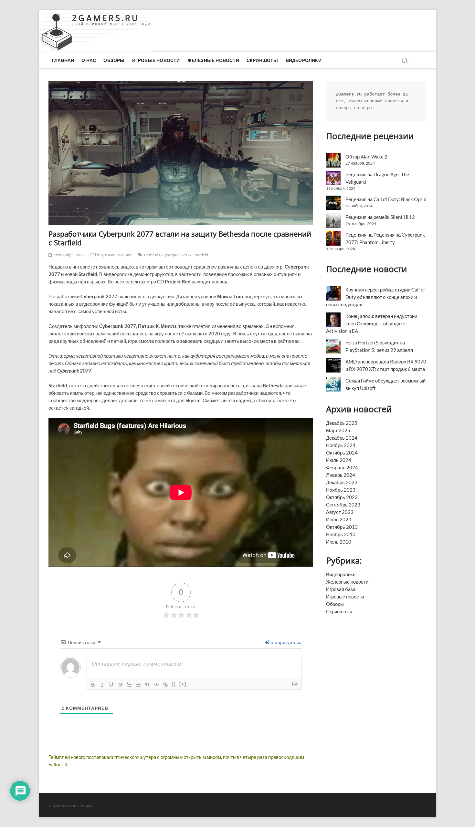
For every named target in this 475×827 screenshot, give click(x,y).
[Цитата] (147, 685)
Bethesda (152, 254)
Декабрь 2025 (341, 423)
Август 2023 (340, 512)
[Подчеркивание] (111, 685)
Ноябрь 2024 (340, 445)
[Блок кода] (156, 685)
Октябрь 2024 (342, 452)
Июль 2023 (338, 519)
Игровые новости (156, 60)
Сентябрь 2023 (343, 504)
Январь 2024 (340, 475)
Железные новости (213, 60)
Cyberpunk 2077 (177, 254)
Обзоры (113, 60)
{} (174, 684)
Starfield (201, 254)
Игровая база (340, 589)
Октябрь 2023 (342, 497)
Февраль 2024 (342, 467)
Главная (63, 60)
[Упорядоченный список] (129, 685)
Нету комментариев (113, 254)
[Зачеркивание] (120, 685)
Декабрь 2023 (341, 482)
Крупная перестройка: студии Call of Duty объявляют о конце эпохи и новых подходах (375, 297)
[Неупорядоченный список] (138, 685)
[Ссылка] (165, 685)
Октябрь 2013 (342, 527)
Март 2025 (338, 430)
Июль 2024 (338, 460)
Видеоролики (304, 60)
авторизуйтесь (285, 642)
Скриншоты (262, 60)
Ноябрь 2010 (340, 534)
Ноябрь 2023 (340, 490)
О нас (88, 60)
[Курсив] (102, 685)
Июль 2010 (338, 542)
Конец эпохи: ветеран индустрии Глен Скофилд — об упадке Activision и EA (371, 323)
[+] (182, 684)
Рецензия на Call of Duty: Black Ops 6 (386, 199)
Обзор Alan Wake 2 (366, 156)
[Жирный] (93, 685)
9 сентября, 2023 (68, 254)
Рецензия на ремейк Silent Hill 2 (380, 217)
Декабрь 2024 (341, 438)
